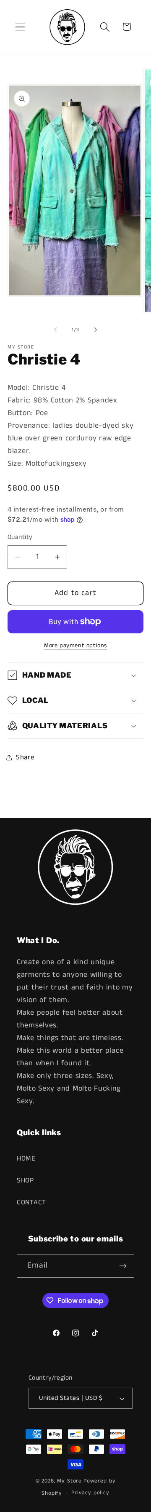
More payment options (75, 645)
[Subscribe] (123, 1266)
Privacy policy (90, 1493)
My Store (69, 1481)
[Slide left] (55, 330)
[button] (20, 27)
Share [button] (25, 757)
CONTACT (31, 1202)
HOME (26, 1158)
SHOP (25, 1180)
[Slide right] (95, 330)
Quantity (20, 537)
